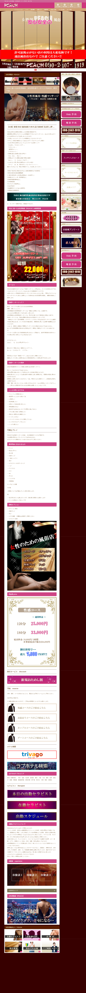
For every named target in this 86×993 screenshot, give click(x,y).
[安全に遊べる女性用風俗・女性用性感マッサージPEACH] (32, 107)
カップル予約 (61, 9)
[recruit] (71, 242)
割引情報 (33, 9)
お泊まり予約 (53, 9)
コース (26, 9)
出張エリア (39, 9)
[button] (32, 680)
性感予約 (46, 9)
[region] (43, 39)
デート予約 (69, 9)
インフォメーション (18, 9)
